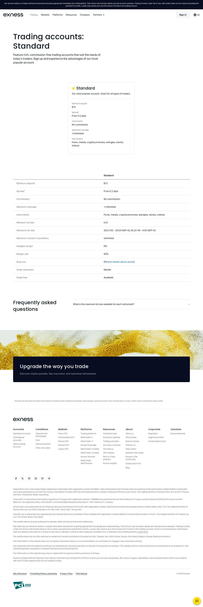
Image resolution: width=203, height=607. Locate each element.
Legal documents (156, 437)
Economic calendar (111, 437)
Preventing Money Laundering (43, 573)
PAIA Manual (81, 573)
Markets (45, 14)
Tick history (108, 449)
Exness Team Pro (133, 463)
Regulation (153, 433)
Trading (34, 14)
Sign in (183, 14)
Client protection (43, 444)
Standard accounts (21, 433)
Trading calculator (111, 441)
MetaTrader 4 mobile (90, 453)
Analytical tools (110, 433)
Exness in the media (134, 453)
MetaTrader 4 (87, 441)
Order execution (43, 448)
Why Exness (131, 437)
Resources (71, 14)
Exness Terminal (88, 456)
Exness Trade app (88, 445)
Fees (38, 440)
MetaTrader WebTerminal (86, 461)
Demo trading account (19, 445)
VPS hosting (108, 453)
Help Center (131, 449)
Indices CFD (63, 445)
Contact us (131, 445)
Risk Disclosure (20, 573)
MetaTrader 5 (87, 437)
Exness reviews (132, 441)
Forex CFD (63, 433)
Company (85, 14)
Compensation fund (157, 441)
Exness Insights (110, 463)
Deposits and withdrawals (41, 434)
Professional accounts (18, 438)
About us (130, 433)
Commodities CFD (66, 437)
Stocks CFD (63, 441)
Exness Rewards (178, 433)
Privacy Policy (66, 573)
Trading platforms (88, 433)
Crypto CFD (63, 449)
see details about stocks (121, 261)
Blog (128, 467)
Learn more (143, 532)
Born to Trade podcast (109, 458)
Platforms (58, 14)
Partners (97, 14)
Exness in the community (131, 458)
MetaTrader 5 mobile (90, 449)
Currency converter (112, 445)
